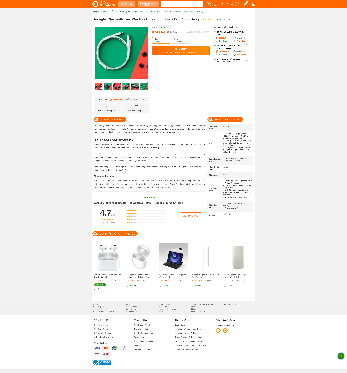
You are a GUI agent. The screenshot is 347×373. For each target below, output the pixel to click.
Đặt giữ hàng (241, 41)
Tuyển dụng (139, 337)
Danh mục (129, 4)
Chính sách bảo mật (102, 333)
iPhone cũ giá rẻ (98, 307)
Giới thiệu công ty (101, 325)
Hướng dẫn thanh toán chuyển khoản (191, 345)
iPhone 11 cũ (97, 309)
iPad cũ (161, 312)
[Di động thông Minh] (103, 4)
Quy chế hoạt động (142, 329)
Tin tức (137, 345)
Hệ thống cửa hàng (102, 329)
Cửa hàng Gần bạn (235, 4)
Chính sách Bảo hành (143, 333)
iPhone (193, 309)
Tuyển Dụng (180, 325)
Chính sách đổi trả (142, 325)
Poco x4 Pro (96, 304)
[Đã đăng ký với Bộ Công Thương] (101, 362)
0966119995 (118, 99)
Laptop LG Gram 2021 (166, 304)
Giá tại (155, 27)
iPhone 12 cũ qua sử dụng (168, 309)
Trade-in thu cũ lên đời (144, 349)
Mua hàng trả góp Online (185, 333)
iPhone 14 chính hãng (133, 307)
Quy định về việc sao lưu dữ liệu (188, 341)
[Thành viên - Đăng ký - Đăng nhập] (253, 4)
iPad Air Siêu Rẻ (131, 312)
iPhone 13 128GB (164, 307)
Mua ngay (181, 50)
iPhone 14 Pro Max (198, 311)
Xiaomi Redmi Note (231, 304)
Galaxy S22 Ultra (131, 309)
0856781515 (224, 52)
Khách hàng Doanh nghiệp (145, 341)
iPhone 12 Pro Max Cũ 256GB (103, 312)
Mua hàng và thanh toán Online (188, 329)
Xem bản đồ (240, 38)
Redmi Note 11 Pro (132, 304)
